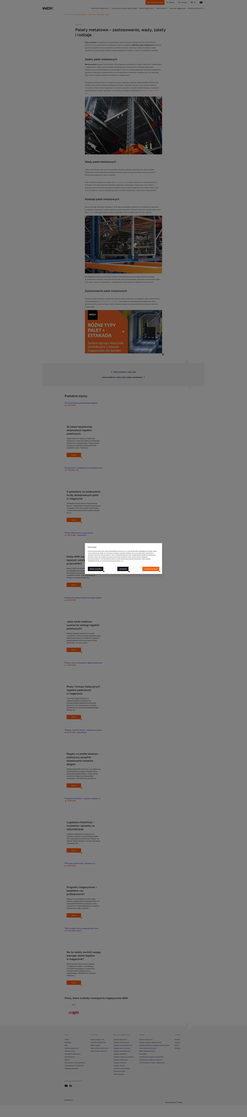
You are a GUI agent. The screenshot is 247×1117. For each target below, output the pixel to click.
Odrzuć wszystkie (95, 569)
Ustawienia (123, 569)
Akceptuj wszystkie (150, 569)
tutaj (122, 561)
